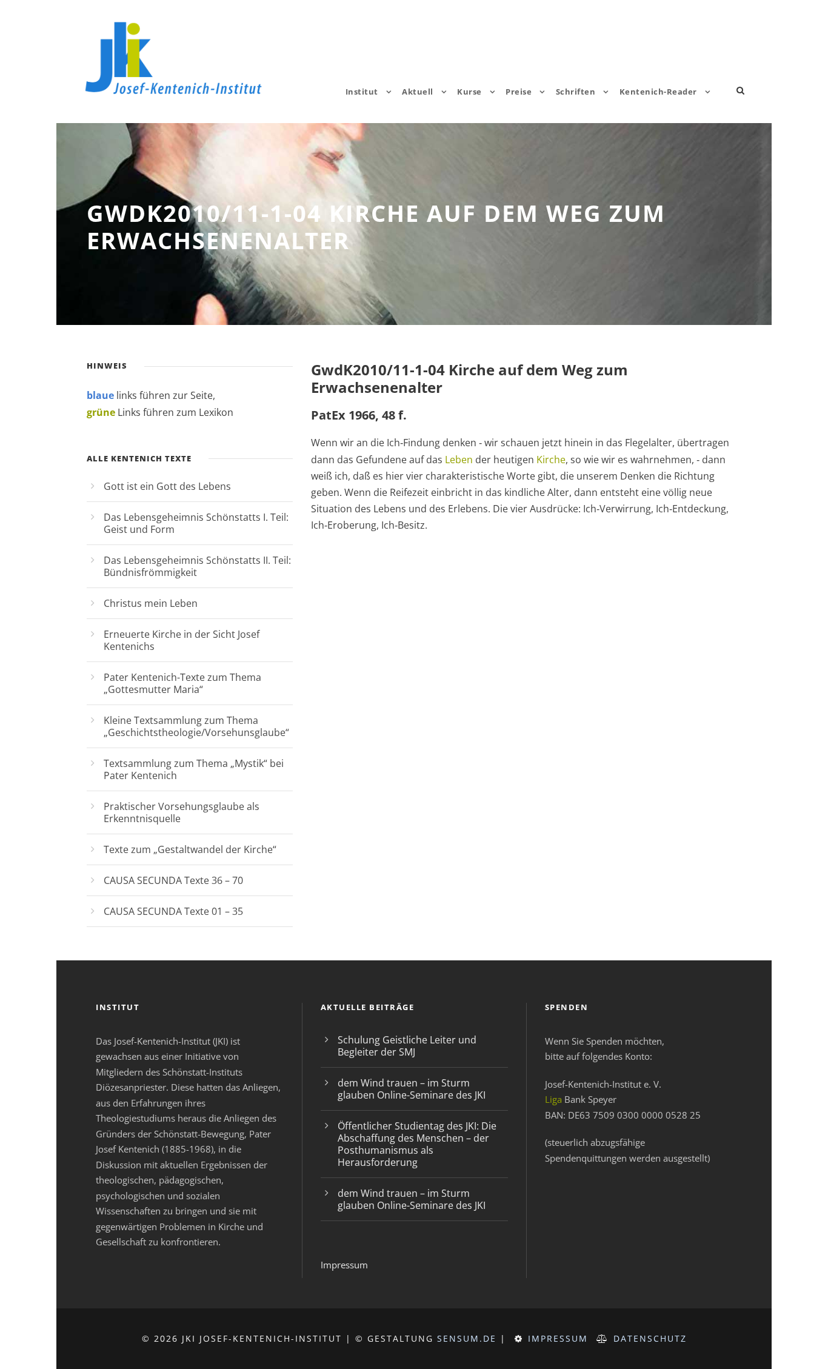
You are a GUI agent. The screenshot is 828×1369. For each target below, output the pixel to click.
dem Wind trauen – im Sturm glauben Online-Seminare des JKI (412, 1089)
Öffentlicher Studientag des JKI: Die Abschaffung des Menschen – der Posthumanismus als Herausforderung (417, 1144)
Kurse (469, 91)
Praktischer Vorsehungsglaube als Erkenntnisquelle (181, 812)
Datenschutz (650, 1338)
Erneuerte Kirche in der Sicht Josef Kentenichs (181, 640)
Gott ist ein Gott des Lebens (167, 486)
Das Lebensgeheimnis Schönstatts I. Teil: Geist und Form (196, 523)
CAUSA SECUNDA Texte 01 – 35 (173, 911)
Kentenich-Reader (658, 91)
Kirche (551, 459)
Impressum (344, 1265)
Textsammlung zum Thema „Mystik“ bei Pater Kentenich (194, 769)
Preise (519, 91)
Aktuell (417, 91)
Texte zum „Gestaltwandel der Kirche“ (190, 849)
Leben (459, 459)
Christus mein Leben (151, 603)
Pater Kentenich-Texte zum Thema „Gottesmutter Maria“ (182, 683)
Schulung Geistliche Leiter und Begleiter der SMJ (407, 1046)
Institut (362, 91)
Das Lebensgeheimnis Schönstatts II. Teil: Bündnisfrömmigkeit (197, 566)
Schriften (576, 91)
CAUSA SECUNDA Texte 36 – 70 (173, 880)
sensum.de (466, 1338)
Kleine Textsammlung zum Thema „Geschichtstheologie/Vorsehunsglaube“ (196, 726)
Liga (553, 1099)
